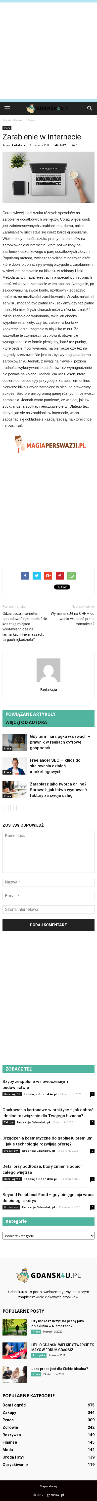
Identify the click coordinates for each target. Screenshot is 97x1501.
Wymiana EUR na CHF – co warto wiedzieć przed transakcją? (73, 618)
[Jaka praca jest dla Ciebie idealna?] (14, 1374)
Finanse (9, 1442)
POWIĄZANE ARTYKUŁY (30, 714)
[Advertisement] (48, 50)
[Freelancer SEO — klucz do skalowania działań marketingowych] (14, 766)
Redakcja (18, 145)
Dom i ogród (12, 1094)
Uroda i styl (11, 1150)
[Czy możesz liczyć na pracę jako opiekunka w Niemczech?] (14, 1327)
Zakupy (8, 1122)
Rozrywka (39, 1355)
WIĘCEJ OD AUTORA (26, 722)
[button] (90, 108)
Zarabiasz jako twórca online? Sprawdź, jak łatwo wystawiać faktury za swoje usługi (58, 790)
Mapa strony (48, 1486)
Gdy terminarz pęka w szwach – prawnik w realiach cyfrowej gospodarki (60, 742)
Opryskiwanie (15, 1464)
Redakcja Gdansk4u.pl (40, 1094)
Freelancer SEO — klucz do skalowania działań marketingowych (55, 766)
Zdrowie (10, 1427)
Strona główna (12, 120)
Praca (7, 128)
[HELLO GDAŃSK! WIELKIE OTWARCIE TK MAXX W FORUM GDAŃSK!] (14, 1351)
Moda (7, 1449)
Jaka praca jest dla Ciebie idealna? (59, 1369)
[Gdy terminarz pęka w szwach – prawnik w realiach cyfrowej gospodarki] (14, 742)
